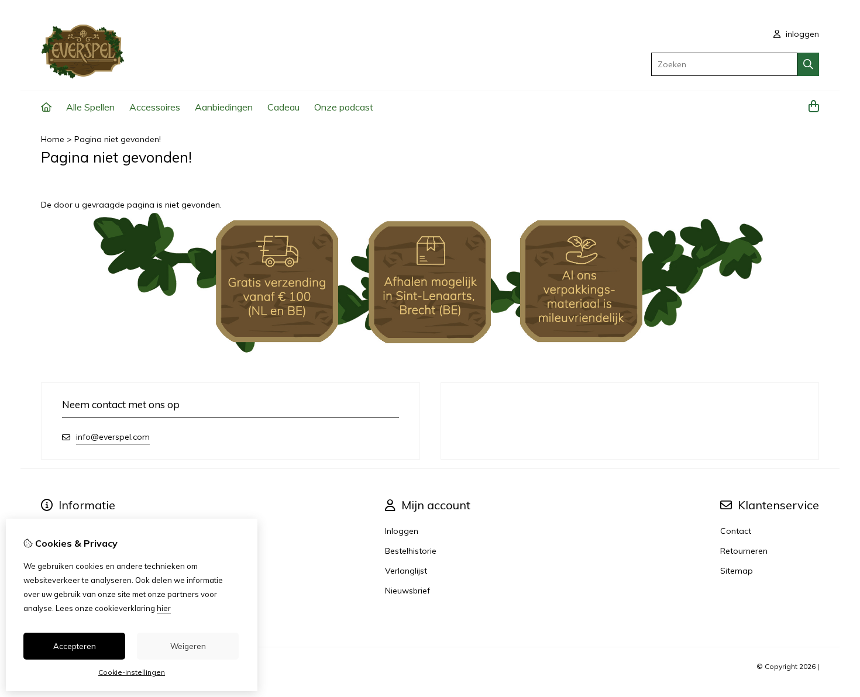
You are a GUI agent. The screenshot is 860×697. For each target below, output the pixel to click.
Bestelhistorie (410, 551)
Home (52, 139)
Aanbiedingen (224, 107)
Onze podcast (343, 107)
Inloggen (401, 531)
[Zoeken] (808, 64)
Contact (735, 531)
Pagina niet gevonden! (117, 139)
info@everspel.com (113, 437)
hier (164, 608)
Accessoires (154, 107)
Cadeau (283, 107)
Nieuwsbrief (407, 590)
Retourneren (744, 551)
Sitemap (736, 570)
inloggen (801, 34)
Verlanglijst (406, 570)
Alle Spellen (90, 107)
